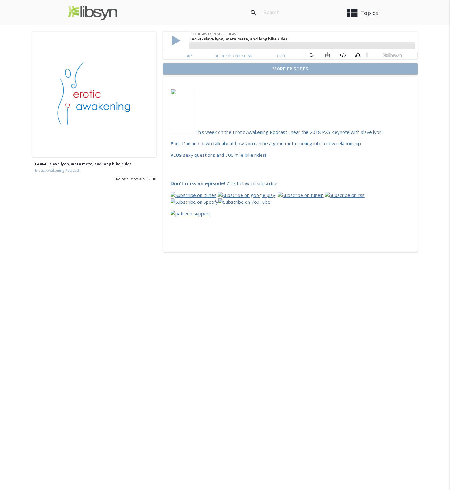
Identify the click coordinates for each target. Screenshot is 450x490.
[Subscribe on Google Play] (246, 195)
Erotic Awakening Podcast (57, 170)
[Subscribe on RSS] (345, 195)
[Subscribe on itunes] (193, 195)
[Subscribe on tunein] (301, 195)
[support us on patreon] (190, 213)
